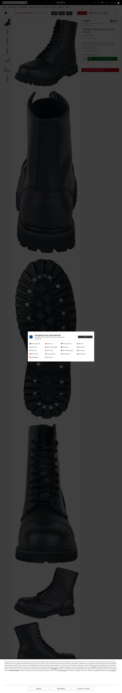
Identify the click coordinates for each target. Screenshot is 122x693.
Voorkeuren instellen (83, 689)
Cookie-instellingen (62, 670)
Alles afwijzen (61, 688)
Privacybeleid (112, 670)
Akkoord (38, 688)
